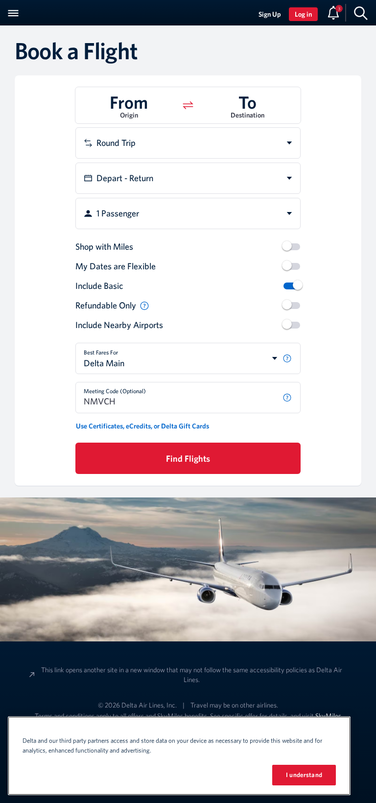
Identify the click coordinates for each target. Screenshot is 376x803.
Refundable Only (105, 305)
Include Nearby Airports (119, 325)
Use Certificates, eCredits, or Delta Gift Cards (142, 426)
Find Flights (188, 458)
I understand (304, 775)
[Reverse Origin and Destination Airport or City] (188, 105)
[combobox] (188, 143)
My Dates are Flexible (115, 266)
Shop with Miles (104, 246)
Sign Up (269, 14)
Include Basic (99, 286)
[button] (128, 105)
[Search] (361, 13)
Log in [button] (303, 14)
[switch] (291, 246)
